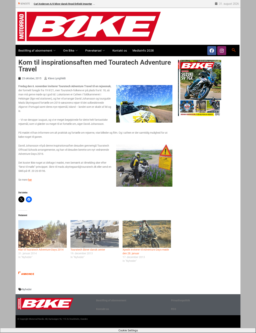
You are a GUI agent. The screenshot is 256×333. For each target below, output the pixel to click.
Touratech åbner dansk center (87, 249)
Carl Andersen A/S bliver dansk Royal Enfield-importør (63, 3)
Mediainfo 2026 (143, 50)
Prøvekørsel (93, 50)
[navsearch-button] (233, 50)
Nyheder (27, 289)
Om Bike (68, 50)
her (30, 179)
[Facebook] (211, 50)
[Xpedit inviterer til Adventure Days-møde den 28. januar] (147, 234)
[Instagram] (221, 50)
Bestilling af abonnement (35, 50)
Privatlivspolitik (180, 300)
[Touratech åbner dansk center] (94, 234)
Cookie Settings (128, 330)
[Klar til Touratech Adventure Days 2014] (42, 234)
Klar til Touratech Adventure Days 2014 (41, 249)
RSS (173, 309)
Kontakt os (119, 50)
